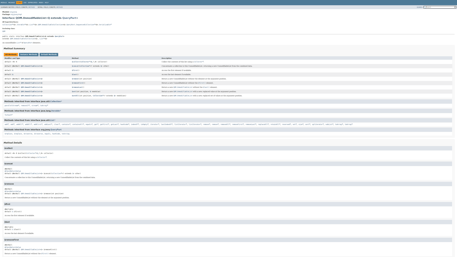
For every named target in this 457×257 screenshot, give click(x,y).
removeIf (25, 105)
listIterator (180, 124)
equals (88, 124)
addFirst (37, 124)
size (300, 124)
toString (65, 134)
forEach (8, 115)
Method (32, 7)
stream (34, 105)
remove (206, 124)
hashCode (124, 124)
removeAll (225, 124)
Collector (84, 62)
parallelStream (11, 105)
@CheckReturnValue (13, 171)
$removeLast (77, 87)
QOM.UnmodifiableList (30, 66)
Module (4, 2)
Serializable (104, 25)
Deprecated (32, 2)
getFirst (104, 124)
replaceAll (263, 124)
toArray (43, 105)
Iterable (20, 25)
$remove (75, 79)
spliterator (317, 124)
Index (41, 2)
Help (46, 2)
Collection (7, 25)
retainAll (275, 124)
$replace (8, 134)
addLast (47, 124)
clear (56, 124)
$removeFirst (77, 83)
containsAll (77, 124)
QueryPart (69, 18)
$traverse (28, 134)
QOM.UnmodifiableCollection (50, 25)
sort (307, 124)
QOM (3, 31)
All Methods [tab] (11, 54)
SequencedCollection (85, 25)
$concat (75, 66)
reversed (286, 124)
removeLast (250, 124)
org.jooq (13, 12)
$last (74, 74)
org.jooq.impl (16, 14)
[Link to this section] (27, 48)
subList (328, 124)
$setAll (75, 96)
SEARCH (419, 7)
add (6, 124)
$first (75, 70)
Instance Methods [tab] (28, 54)
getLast (114, 124)
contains (65, 124)
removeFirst (237, 124)
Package (11, 2)
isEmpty (144, 124)
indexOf (134, 124)
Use (25, 2)
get (95, 124)
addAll (19, 124)
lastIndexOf (166, 124)
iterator (154, 124)
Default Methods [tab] (49, 54)
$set (74, 91)
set (294, 124)
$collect (75, 62)
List (31, 25)
